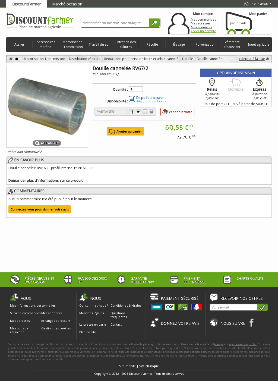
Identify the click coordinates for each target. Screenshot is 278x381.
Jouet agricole (258, 44)
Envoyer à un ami (145, 111)
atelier (91, 352)
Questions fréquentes (118, 315)
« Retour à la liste (252, 58)
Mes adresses (200, 23)
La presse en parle (92, 324)
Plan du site (87, 332)
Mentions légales (91, 313)
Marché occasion (67, 4)
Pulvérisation (206, 44)
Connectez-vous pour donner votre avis (40, 209)
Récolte (152, 44)
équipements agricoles (243, 344)
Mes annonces (201, 27)
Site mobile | (139, 366)
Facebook (252, 322)
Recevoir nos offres (241, 298)
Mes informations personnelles (32, 305)
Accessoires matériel (46, 44)
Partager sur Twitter (138, 111)
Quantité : (120, 89)
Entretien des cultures (126, 44)
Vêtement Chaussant (232, 44)
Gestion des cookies (56, 328)
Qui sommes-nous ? (93, 305)
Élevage (179, 44)
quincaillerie (106, 352)
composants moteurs (52, 355)
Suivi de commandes (25, 313)
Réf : (96, 74)
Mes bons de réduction (19, 330)
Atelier (19, 44)
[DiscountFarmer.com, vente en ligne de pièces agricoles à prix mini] (40, 21)
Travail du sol (99, 44)
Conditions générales (125, 305)
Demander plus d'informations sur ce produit (45, 180)
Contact (116, 324)
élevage (218, 344)
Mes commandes (203, 19)
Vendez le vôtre (180, 112)
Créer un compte (203, 31)
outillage (124, 352)
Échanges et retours (55, 321)
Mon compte (178, 22)
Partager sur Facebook (131, 111)
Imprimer (151, 111)
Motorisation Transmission (72, 44)
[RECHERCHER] (154, 22)
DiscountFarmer (26, 4)
